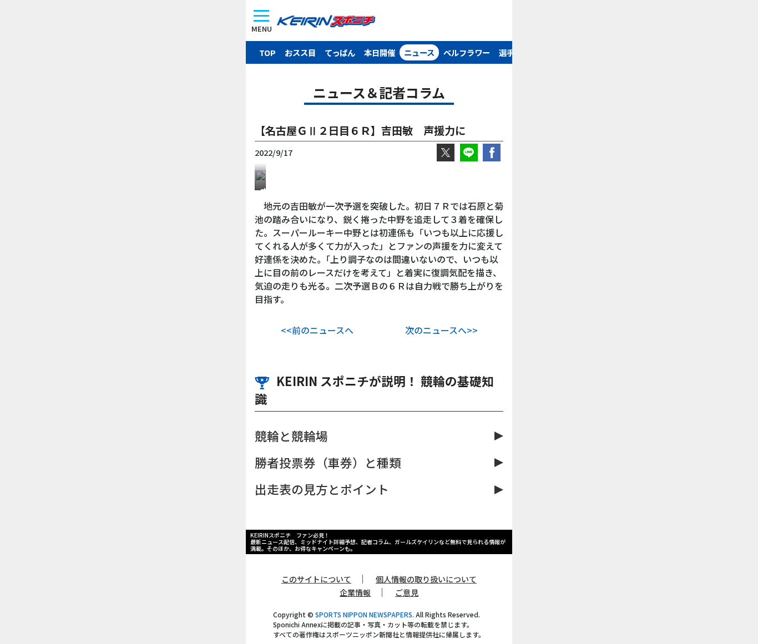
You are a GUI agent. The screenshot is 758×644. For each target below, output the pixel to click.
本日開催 (379, 52)
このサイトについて (316, 579)
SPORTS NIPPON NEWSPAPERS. (364, 614)
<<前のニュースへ (317, 330)
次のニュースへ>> (441, 330)
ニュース (419, 52)
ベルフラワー (466, 52)
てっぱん (340, 52)
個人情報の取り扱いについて (426, 579)
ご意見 (406, 592)
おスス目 (300, 52)
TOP (267, 52)
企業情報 (355, 592)
